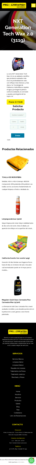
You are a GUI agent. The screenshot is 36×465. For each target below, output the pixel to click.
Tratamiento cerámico (18, 374)
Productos (18, 400)
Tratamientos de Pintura (18, 371)
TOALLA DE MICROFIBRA (11, 177)
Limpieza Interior (18, 362)
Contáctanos (18, 413)
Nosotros (18, 394)
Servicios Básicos (18, 359)
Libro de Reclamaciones (18, 416)
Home (18, 391)
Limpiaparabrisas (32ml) (12, 219)
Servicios (18, 397)
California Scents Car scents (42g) (16, 258)
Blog (18, 407)
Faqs (18, 410)
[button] (31, 460)
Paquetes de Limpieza (18, 368)
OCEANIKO (21, 462)
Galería (18, 403)
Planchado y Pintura (18, 377)
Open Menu (33, 5)
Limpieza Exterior (18, 365)
